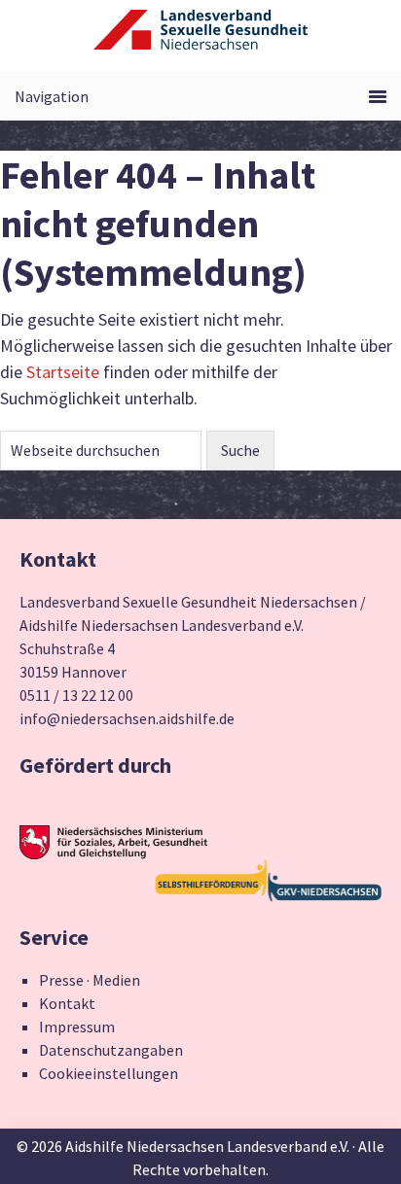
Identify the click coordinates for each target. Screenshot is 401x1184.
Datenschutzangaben (111, 1050)
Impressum (77, 1026)
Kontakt (67, 1003)
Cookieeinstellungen (108, 1073)
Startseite (62, 372)
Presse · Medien (89, 980)
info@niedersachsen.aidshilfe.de (127, 718)
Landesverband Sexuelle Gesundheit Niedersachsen (200, 41)
